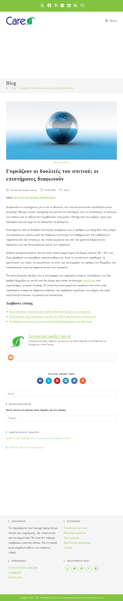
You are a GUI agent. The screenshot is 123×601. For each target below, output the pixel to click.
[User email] (11, 357)
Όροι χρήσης (71, 537)
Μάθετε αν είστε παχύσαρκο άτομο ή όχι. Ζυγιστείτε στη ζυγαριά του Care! (38, 438)
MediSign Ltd (46, 598)
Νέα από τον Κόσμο (26, 198)
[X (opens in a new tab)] (42, 5)
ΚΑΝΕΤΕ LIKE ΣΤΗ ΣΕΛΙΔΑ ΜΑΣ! (27, 447)
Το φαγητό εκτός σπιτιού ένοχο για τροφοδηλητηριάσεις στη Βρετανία (50, 321)
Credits (68, 547)
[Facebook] (74, 569)
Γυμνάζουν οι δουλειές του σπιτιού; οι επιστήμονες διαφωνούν (46, 88)
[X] (67, 569)
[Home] (7, 88)
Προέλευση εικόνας (61, 162)
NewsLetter (15, 577)
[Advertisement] (61, 53)
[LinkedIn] (81, 569)
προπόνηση (47, 198)
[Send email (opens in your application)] (81, 5)
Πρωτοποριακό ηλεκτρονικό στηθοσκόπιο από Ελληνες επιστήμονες (49, 311)
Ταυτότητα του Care (75, 528)
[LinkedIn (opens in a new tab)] (69, 5)
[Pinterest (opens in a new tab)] (56, 5)
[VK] (96, 569)
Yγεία (66, 190)
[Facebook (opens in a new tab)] (49, 5)
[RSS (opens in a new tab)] (75, 5)
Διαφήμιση (14, 572)
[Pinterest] (89, 569)
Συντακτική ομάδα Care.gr (23, 190)
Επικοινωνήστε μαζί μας (22, 567)
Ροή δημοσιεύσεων (75, 532)
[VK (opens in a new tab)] (62, 5)
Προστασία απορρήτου (77, 542)
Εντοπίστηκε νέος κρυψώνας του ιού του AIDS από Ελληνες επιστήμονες (52, 316)
